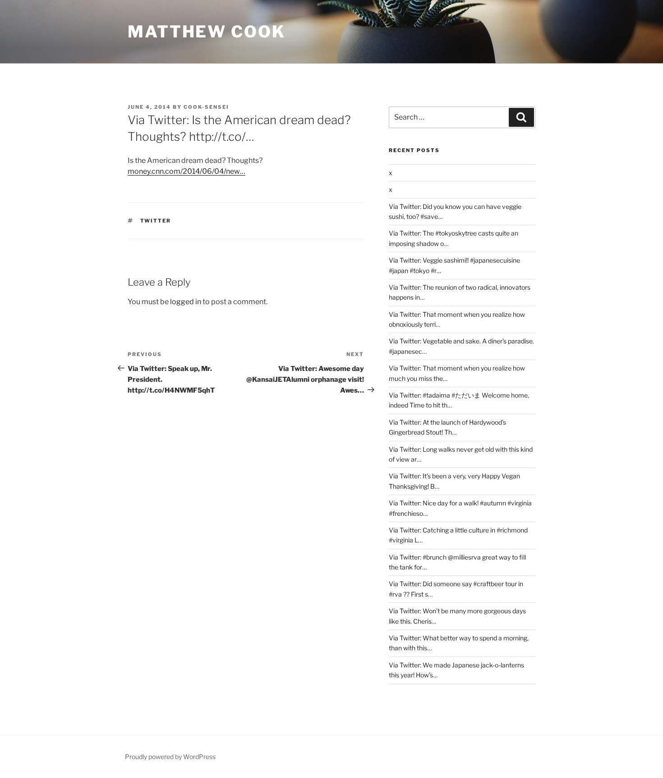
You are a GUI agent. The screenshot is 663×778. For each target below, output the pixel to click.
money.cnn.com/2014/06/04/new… (186, 171)
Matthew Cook (206, 32)
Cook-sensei (206, 107)
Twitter (155, 221)
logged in (185, 301)
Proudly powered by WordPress (170, 756)
